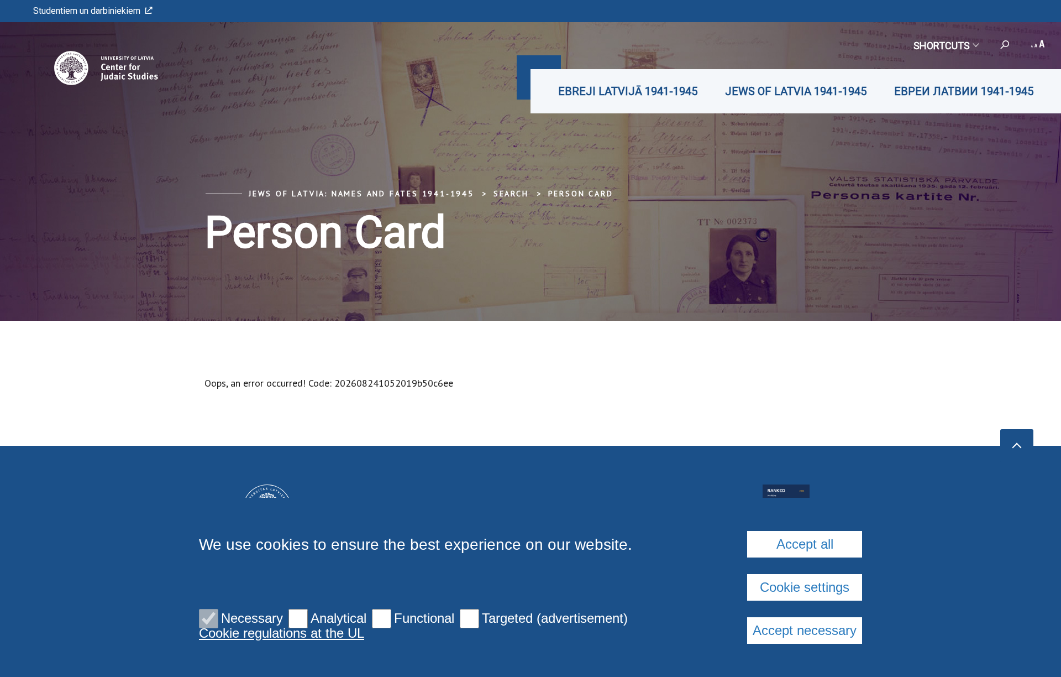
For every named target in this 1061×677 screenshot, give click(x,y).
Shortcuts (941, 45)
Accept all (804, 544)
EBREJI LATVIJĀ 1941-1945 (627, 91)
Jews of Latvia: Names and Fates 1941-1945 (361, 194)
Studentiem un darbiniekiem (86, 11)
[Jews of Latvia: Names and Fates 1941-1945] (90, 68)
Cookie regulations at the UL (281, 633)
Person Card (580, 194)
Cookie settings (804, 587)
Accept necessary (805, 630)
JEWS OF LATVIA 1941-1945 (795, 91)
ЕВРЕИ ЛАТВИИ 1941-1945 (963, 91)
